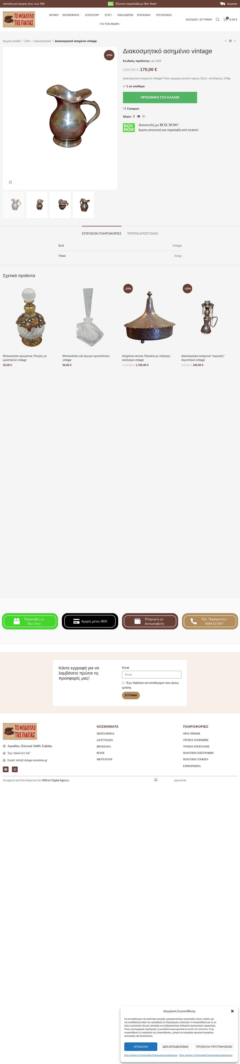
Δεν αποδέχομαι (175, 1046)
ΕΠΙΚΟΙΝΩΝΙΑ (192, 766)
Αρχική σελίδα (12, 41)
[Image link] (20, 731)
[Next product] (235, 41)
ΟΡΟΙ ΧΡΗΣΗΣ (191, 733)
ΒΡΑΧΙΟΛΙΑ (104, 746)
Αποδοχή (141, 1046)
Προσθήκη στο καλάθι (160, 97)
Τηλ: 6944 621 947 (18, 753)
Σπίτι (27, 41)
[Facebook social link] (134, 116)
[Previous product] (225, 41)
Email (125, 667)
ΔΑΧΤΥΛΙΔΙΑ (105, 740)
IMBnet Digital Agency (55, 780)
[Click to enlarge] (10, 182)
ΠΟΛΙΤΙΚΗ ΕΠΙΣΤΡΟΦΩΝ (198, 753)
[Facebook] (6, 769)
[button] (232, 1011)
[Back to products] (230, 41)
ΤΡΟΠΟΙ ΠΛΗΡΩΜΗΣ (196, 740)
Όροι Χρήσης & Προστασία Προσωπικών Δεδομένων (150, 1055)
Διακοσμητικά (42, 41)
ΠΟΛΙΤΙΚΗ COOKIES (195, 759)
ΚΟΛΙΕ (101, 753)
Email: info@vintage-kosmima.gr (27, 760)
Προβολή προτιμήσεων (214, 1046)
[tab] (101, 231)
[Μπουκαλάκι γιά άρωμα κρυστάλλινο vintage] (90, 317)
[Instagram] (15, 769)
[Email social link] (138, 116)
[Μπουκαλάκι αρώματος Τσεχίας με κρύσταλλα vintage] (31, 317)
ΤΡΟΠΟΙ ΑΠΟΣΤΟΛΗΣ (196, 746)
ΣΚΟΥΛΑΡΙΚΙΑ (105, 733)
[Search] (217, 19)
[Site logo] (19, 19)
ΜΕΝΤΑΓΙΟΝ (104, 759)
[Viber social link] (143, 116)
